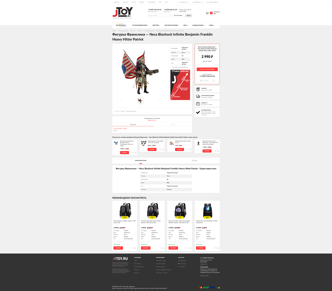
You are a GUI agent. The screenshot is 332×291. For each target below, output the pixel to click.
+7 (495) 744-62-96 (154, 10)
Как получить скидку (161, 272)
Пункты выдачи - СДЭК (120, 128)
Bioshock (123, 111)
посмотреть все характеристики (180, 67)
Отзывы (194, 160)
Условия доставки (160, 263)
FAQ (160, 2)
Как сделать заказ (161, 260)
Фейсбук (183, 266)
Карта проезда (204, 275)
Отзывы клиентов (138, 266)
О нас (135, 260)
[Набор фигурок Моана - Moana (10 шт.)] (171, 143)
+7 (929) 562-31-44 (170, 10)
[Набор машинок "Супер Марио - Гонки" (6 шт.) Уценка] (144, 143)
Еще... (166, 2)
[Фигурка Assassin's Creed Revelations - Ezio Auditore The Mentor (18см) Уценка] (199, 143)
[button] (218, 137)
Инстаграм (183, 263)
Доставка (125, 2)
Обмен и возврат (160, 266)
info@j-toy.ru (167, 11)
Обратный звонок (152, 11)
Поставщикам (151, 2)
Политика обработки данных (163, 269)
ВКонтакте (183, 260)
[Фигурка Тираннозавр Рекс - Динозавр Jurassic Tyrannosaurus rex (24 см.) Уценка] (116, 143)
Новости (136, 269)
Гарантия (142, 2)
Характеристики (140, 160)
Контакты (116, 2)
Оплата (134, 2)
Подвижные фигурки (131, 111)
